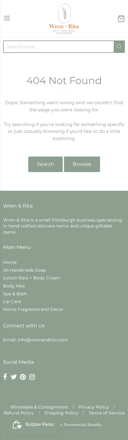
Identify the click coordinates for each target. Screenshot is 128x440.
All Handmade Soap (24, 270)
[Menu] (7, 18)
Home (9, 262)
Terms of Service (107, 413)
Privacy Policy (93, 407)
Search (45, 164)
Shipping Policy (61, 413)
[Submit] (119, 46)
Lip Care (12, 301)
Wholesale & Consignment (39, 407)
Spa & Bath (15, 294)
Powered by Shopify (82, 424)
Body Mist (14, 286)
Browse (82, 164)
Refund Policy (19, 413)
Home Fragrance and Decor (33, 309)
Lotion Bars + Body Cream (32, 278)
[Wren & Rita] (64, 18)
